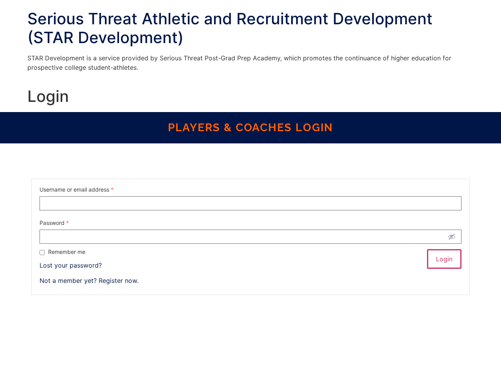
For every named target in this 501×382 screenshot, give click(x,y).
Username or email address (77, 189)
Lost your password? (71, 265)
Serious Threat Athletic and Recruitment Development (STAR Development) (230, 28)
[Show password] (452, 237)
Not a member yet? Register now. (89, 280)
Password (54, 223)
